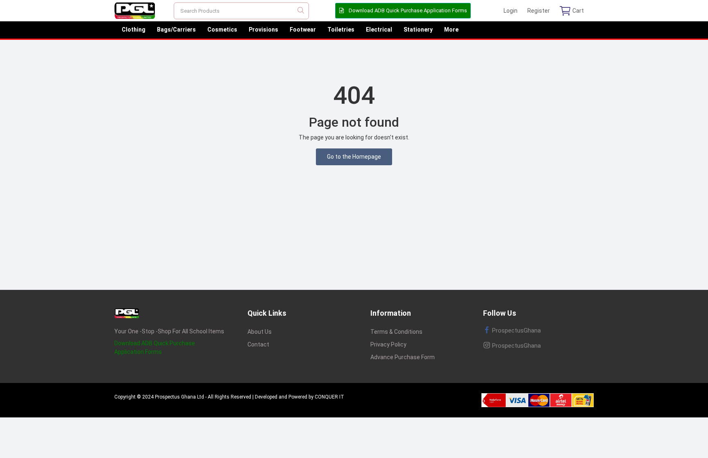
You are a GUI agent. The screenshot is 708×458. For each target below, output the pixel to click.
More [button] (451, 29)
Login (510, 10)
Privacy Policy (388, 344)
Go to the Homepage (354, 156)
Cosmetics (222, 29)
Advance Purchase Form (402, 357)
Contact (258, 344)
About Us (259, 331)
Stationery (418, 29)
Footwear (303, 29)
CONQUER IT (329, 397)
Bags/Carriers (176, 29)
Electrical (379, 29)
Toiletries (340, 29)
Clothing (133, 29)
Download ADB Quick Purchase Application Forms (407, 10)
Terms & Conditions (396, 331)
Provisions (263, 29)
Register (538, 10)
